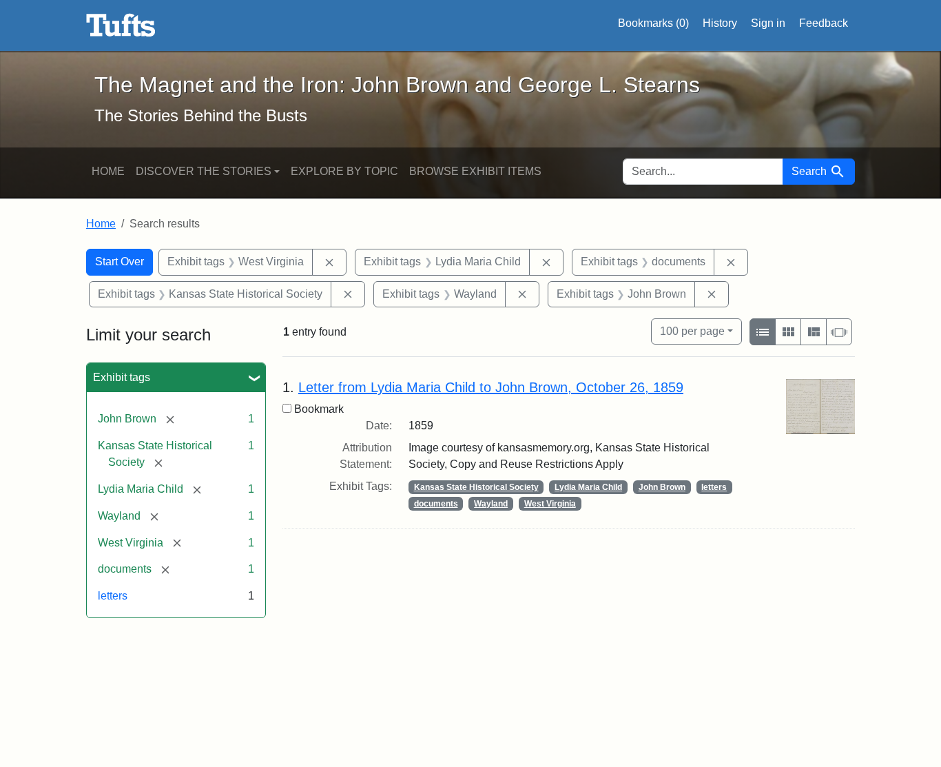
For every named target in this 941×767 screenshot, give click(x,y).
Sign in (768, 23)
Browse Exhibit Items (475, 171)
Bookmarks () (653, 23)
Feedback (823, 23)
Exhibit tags (121, 377)
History (720, 23)
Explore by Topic (344, 171)
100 (692, 331)
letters (112, 596)
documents (436, 504)
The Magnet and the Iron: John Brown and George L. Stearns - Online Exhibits (121, 25)
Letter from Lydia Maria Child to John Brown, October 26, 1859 (490, 387)
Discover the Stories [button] (203, 171)
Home (108, 171)
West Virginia (550, 504)
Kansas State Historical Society (476, 487)
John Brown (662, 487)
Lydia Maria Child (588, 487)
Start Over (119, 261)
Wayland (491, 504)
